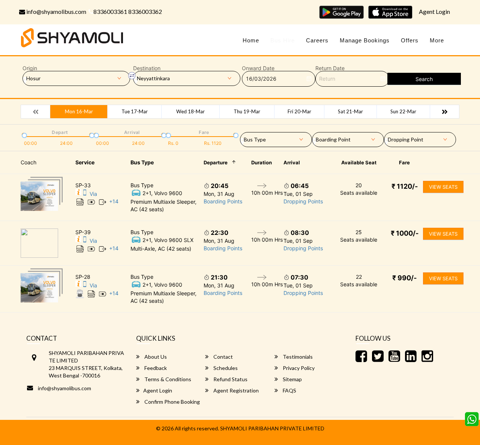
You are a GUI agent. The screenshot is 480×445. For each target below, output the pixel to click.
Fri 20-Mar (299, 111)
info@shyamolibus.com (55, 11)
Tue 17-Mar (135, 111)
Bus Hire (282, 40)
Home (251, 40)
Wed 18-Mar (190, 111)
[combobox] (276, 138)
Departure (216, 162)
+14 (113, 201)
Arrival (292, 162)
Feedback (155, 368)
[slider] (24, 135)
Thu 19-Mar (247, 111)
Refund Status (230, 379)
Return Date (330, 68)
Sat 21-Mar (350, 111)
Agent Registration (235, 390)
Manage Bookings (365, 40)
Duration (261, 162)
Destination (146, 68)
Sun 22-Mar (403, 111)
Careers (317, 40)
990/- (404, 278)
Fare (404, 162)
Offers (409, 40)
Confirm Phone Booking (171, 401)
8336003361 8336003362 (127, 11)
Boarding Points (223, 201)
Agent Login (434, 11)
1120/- (405, 186)
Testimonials (297, 356)
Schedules (225, 368)
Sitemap (292, 379)
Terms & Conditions (167, 379)
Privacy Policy (298, 368)
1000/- (404, 233)
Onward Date (258, 68)
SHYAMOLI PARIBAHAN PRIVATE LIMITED (272, 428)
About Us (155, 356)
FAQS (289, 390)
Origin (29, 68)
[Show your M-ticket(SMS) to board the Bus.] (84, 194)
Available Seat (358, 162)
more (437, 40)
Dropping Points (303, 201)
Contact (222, 356)
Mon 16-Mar (79, 111)
